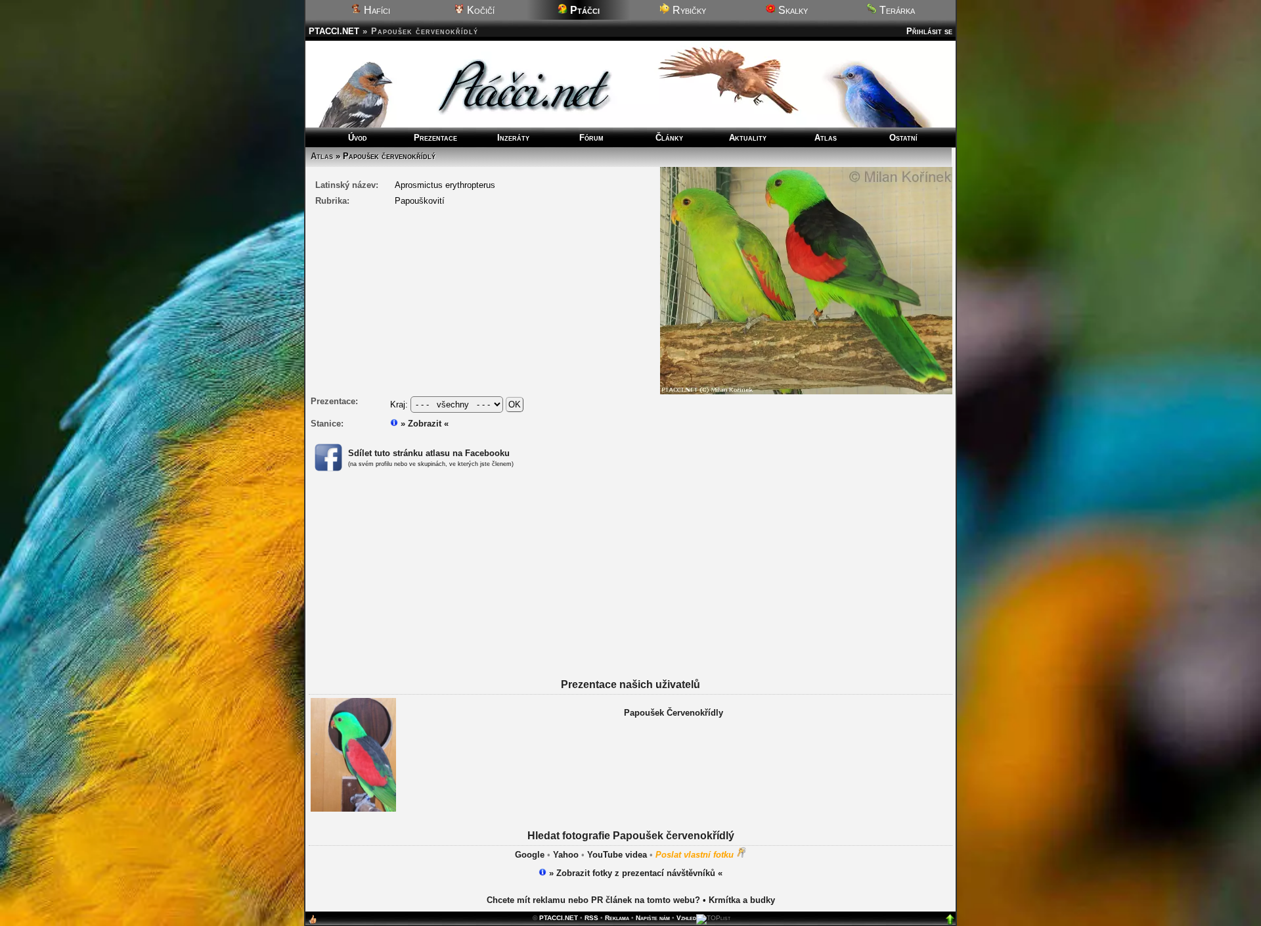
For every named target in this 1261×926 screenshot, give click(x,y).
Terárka (896, 10)
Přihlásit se (929, 31)
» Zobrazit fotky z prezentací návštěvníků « (634, 873)
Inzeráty (513, 138)
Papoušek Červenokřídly (673, 713)
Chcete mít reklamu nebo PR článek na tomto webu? (593, 900)
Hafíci (375, 10)
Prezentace (435, 138)
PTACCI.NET (334, 31)
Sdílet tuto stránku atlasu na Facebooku (429, 453)
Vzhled (686, 917)
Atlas (825, 138)
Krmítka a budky (742, 900)
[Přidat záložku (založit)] (312, 922)
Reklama (617, 917)
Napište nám (653, 917)
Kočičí (479, 10)
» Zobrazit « (423, 423)
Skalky (792, 10)
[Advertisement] (630, 587)
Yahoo (566, 855)
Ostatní (903, 138)
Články (669, 138)
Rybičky (688, 10)
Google (529, 855)
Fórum (591, 138)
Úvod (357, 138)
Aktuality (747, 138)
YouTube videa (617, 855)
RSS (591, 917)
